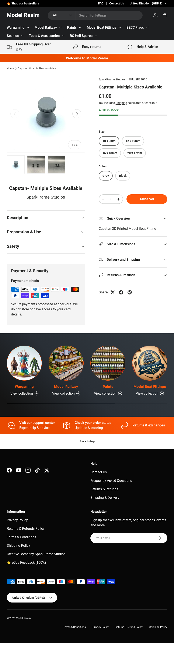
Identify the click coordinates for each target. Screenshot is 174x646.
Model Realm (23, 618)
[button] (164, 15)
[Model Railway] (66, 363)
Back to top (87, 441)
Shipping (121, 103)
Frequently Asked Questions (111, 481)
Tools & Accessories (44, 36)
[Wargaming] (24, 363)
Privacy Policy (17, 520)
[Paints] (108, 363)
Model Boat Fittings (101, 27)
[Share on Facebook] (121, 292)
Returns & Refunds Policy (26, 529)
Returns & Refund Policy (129, 627)
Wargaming (15, 27)
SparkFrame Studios (112, 79)
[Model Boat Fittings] (149, 363)
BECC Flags (135, 27)
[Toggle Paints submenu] (80, 27)
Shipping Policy (18, 546)
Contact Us (116, 3)
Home (10, 68)
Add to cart (146, 199)
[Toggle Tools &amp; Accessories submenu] (63, 35)
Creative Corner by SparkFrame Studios (36, 554)
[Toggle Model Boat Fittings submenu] (119, 27)
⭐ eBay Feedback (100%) (26, 563)
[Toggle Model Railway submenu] (60, 27)
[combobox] (95, 15)
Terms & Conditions (21, 537)
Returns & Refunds (104, 489)
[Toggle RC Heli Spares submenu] (95, 35)
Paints (72, 27)
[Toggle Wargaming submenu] (27, 27)
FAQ (101, 3)
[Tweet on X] (112, 292)
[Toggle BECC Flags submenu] (147, 27)
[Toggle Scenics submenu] (22, 35)
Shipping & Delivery (104, 498)
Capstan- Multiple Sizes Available (37, 68)
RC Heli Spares (81, 36)
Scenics (13, 36)
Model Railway (46, 27)
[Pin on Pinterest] (129, 292)
